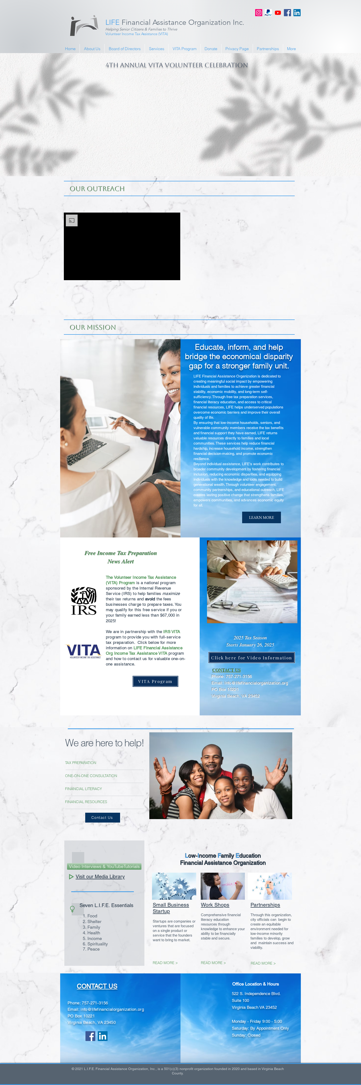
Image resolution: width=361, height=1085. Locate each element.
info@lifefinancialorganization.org (256, 682)
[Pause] (70, 273)
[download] (268, 12)
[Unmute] (78, 273)
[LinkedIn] (297, 12)
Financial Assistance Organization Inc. (174, 22)
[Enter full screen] (173, 273)
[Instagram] (258, 12)
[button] (240, 245)
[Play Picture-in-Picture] (165, 273)
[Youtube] (277, 12)
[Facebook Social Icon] (287, 12)
